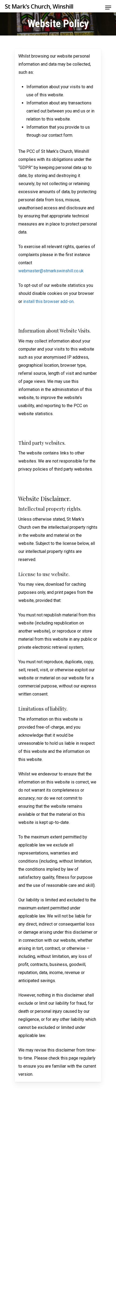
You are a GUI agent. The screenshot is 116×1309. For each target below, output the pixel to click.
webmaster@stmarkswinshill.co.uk (51, 270)
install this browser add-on (48, 301)
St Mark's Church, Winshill (39, 6)
